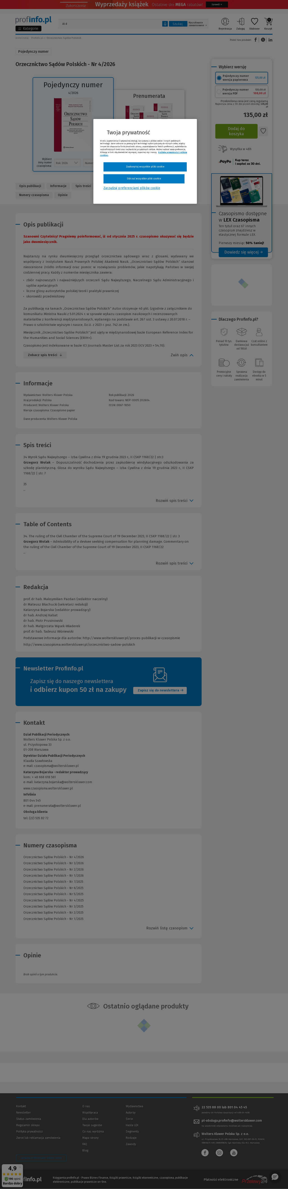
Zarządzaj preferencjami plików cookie (132, 188)
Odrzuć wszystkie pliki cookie (144, 178)
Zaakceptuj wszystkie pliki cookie (145, 166)
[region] (145, 161)
